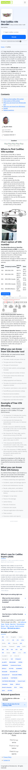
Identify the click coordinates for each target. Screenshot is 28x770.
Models (5, 108)
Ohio (7, 626)
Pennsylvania (20, 624)
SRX (3, 649)
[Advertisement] (14, 536)
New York (13, 624)
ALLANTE (4, 662)
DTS (9, 643)
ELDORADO (19, 668)
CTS (18, 640)
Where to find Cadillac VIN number (13, 99)
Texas (2, 624)
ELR (21, 643)
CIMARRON (5, 665)
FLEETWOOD (14, 678)
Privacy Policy (7, 757)
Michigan (3, 628)
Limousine (4, 684)
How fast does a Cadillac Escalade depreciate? (12, 615)
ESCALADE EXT (5, 674)
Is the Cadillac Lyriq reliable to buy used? (13, 608)
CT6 (13, 640)
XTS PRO (10, 690)
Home (3, 47)
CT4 (3, 640)
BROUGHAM (12, 662)
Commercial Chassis (15, 665)
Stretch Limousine (7, 687)
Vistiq (21, 687)
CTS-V (22, 640)
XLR (12, 659)
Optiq (11, 684)
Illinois (3, 626)
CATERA (20, 662)
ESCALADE (4, 671)
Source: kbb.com (19, 581)
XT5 (16, 649)
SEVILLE (18, 684)
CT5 (25, 652)
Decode (14, 37)
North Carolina (19, 626)
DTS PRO (11, 668)
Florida (7, 624)
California (23, 622)
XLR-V (3, 690)
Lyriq (18, 646)
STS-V (15, 687)
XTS (3, 652)
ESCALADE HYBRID (17, 674)
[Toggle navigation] (25, 2)
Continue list (5, 294)
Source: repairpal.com (19, 571)
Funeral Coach (21, 681)
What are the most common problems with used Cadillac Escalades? (11, 600)
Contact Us (6, 760)
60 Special (18, 659)
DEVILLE (4, 668)
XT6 (21, 649)
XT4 (12, 649)
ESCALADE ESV (13, 671)
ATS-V (14, 652)
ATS (3, 637)
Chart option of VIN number (11, 101)
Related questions (8, 110)
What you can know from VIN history (14, 106)
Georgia (11, 626)
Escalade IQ (5, 678)
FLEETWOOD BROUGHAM (8, 681)
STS (7, 649)
